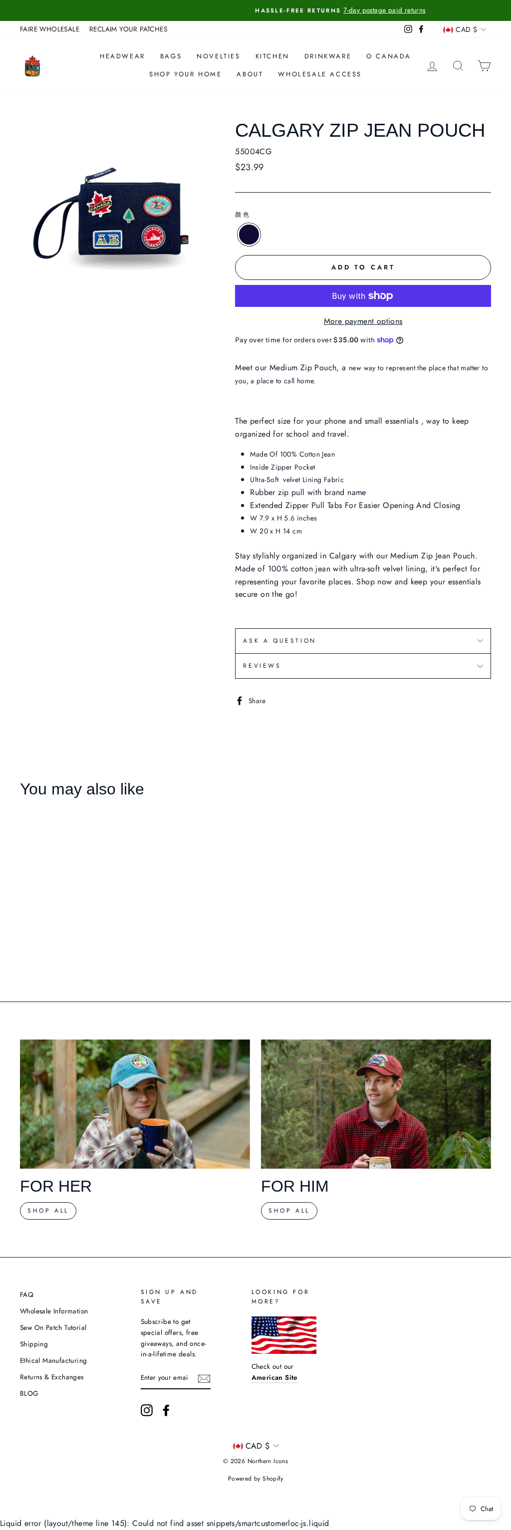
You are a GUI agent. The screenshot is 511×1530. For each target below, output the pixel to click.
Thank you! (255, 876)
